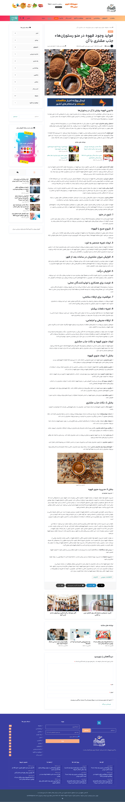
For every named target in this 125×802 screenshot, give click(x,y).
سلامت (113, 18)
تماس (28, 18)
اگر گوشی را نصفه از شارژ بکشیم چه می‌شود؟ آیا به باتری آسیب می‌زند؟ (22, 198)
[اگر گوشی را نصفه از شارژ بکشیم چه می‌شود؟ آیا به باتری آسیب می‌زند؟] (35, 198)
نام (111, 684)
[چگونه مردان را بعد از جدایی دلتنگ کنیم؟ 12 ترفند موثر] (57, 634)
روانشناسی (97, 18)
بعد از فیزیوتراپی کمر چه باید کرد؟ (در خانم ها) (80, 643)
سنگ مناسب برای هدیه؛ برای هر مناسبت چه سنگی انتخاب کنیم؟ (21, 207)
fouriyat (108, 46)
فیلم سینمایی (19, 229)
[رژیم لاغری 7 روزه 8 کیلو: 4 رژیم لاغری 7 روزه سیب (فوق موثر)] (74, 149)
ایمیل (111, 692)
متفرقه (49, 18)
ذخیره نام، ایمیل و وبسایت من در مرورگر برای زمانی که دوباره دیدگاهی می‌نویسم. (91, 700)
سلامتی (40, 732)
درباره (43, 18)
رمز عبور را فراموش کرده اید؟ (53, 732)
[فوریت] (111, 8)
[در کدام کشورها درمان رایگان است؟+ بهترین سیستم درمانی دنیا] (103, 634)
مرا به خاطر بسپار (74, 737)
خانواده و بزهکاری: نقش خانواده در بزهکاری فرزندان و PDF (21, 189)
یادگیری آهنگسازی (28, 229)
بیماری (40, 743)
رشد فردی (88, 18)
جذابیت (59, 18)
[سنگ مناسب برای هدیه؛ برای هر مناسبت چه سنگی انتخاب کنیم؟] (108, 149)
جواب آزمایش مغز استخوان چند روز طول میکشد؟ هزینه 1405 (20, 215)
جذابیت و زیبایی (37, 749)
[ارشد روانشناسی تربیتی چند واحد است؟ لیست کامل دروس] (35, 181)
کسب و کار (68, 18)
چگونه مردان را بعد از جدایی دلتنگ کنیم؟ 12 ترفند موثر (58, 643)
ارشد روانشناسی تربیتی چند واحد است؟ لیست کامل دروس (20, 180)
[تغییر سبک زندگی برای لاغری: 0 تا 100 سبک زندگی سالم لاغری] (108, 157)
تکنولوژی (104, 18)
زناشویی (39, 740)
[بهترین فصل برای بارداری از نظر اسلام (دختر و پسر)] (74, 157)
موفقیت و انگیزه (78, 18)
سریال (14, 229)
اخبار (40, 738)
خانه (111, 27)
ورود (62, 741)
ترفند (95, 577)
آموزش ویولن (36, 229)
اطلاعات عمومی (106, 577)
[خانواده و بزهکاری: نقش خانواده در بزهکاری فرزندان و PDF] (35, 189)
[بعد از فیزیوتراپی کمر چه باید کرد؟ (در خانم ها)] (80, 634)
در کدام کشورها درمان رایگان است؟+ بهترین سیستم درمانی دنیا (103, 643)
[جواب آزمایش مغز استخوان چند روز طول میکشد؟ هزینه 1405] (35, 216)
